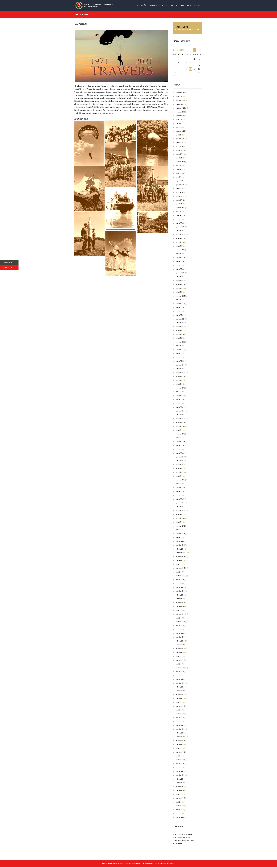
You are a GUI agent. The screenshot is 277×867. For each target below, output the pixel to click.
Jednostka (154, 5)
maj (178, 127)
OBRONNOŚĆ (8, 262)
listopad (180, 104)
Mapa (189, 5)
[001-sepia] (120, 131)
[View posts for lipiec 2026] (194, 50)
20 (186, 69)
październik (181, 108)
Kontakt (197, 5)
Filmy (182, 5)
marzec (180, 173)
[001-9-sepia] (89, 143)
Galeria (174, 5)
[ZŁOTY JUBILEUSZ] (121, 56)
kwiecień (180, 131)
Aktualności (142, 5)
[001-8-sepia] (120, 208)
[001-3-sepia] (120, 164)
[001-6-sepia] (152, 143)
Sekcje (164, 5)
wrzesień (180, 112)
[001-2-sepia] (152, 188)
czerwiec (180, 123)
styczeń (180, 181)
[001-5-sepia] (89, 234)
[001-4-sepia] (120, 253)
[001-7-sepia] (152, 222)
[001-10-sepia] (89, 188)
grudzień (180, 100)
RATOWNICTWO (7, 267)
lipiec (179, 97)
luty (178, 135)
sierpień (178, 50)
